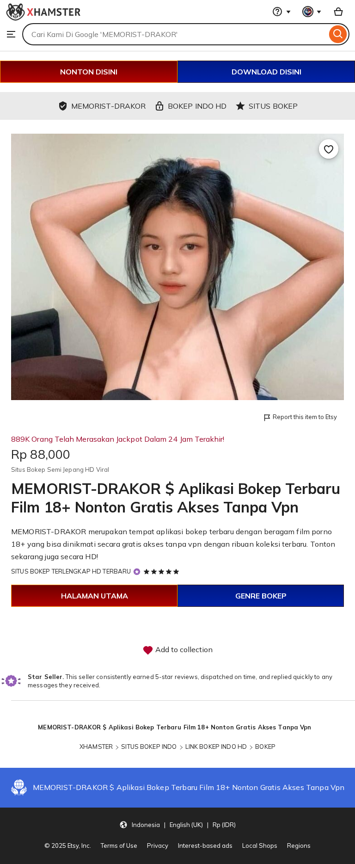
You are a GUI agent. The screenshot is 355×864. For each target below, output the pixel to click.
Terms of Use (119, 845)
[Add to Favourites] (328, 149)
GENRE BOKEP (261, 595)
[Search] (338, 34)
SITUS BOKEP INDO (149, 746)
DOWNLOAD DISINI (266, 71)
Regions (299, 845)
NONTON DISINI (88, 71)
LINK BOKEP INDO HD (216, 746)
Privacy (157, 845)
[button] (177, 824)
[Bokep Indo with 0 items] (338, 11)
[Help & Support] (281, 11)
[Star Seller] (137, 572)
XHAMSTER (96, 746)
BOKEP (265, 746)
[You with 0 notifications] (312, 11)
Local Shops (259, 845)
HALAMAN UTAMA (94, 595)
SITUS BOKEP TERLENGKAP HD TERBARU (71, 571)
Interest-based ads (205, 845)
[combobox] (174, 34)
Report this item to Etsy (305, 416)
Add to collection (183, 649)
